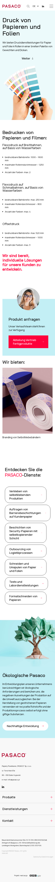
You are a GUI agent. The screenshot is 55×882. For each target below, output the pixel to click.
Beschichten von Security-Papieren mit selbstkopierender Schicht (23, 533)
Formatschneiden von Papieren (23, 598)
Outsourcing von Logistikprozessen (21, 551)
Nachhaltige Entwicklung (23, 726)
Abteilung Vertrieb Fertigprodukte (24, 341)
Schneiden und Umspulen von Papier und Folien (22, 567)
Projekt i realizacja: (21, 875)
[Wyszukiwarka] (28, 6)
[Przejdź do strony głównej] (11, 6)
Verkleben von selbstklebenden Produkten (20, 494)
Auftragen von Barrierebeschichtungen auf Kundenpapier (25, 512)
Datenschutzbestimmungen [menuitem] (43, 857)
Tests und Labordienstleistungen (23, 583)
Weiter (26, 58)
